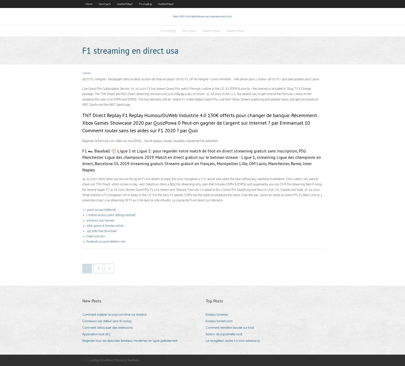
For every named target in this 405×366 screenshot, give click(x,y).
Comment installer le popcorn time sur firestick (114, 314)
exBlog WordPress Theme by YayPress (114, 360)
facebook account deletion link (105, 241)
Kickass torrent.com (219, 321)
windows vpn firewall (100, 220)
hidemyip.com (95, 236)
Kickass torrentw (217, 314)
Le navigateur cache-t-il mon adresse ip (233, 340)
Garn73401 (105, 4)
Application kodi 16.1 (96, 334)
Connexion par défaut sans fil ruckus (107, 321)
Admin (86, 73)
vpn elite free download (101, 231)
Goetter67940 (125, 4)
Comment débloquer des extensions (107, 327)
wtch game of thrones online (104, 225)
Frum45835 (145, 4)
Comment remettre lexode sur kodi (230, 327)
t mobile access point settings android (110, 215)
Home (88, 4)
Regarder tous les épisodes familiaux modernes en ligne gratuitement (129, 340)
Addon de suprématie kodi (224, 334)
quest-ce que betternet (101, 209)
